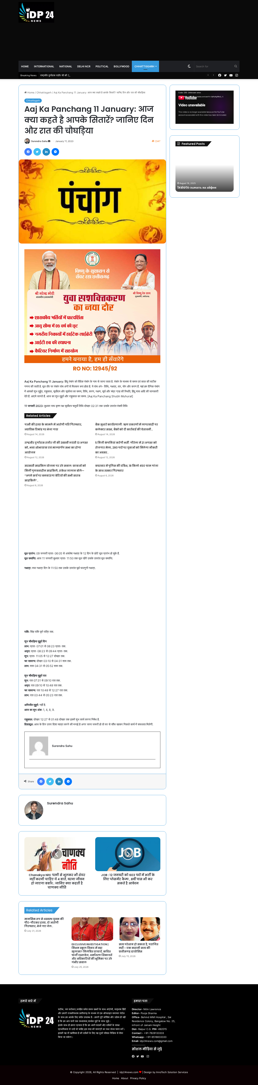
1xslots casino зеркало (195, 187)
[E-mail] (31, 765)
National (65, 66)
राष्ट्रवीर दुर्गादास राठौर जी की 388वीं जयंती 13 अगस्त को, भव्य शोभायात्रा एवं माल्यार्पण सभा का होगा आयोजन (89, 75)
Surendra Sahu (39, 141)
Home (25, 66)
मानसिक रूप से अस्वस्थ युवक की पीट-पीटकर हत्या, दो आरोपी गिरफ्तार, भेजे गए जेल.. (44, 922)
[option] (204, 171)
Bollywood (121, 66)
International (44, 66)
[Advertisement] (166, 30)
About (124, 1078)
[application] (204, 107)
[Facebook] (134, 1056)
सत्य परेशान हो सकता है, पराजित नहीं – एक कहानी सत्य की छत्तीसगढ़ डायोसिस (138, 947)
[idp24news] (36, 12)
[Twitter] (138, 1056)
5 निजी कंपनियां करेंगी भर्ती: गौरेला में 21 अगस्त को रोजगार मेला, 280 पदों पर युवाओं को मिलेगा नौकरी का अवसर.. (126, 447)
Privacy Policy (138, 1078)
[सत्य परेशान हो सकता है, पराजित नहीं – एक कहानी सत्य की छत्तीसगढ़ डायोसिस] (139, 929)
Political (102, 66)
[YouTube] (143, 1056)
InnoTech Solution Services (172, 1072)
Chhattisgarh (144, 66)
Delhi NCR (83, 66)
